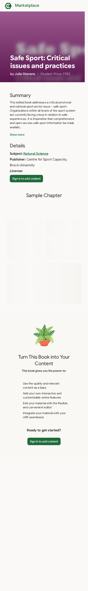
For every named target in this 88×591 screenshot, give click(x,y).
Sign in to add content (26, 178)
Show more (17, 134)
